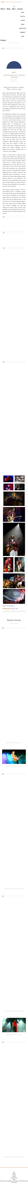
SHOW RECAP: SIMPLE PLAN (14, 742)
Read (14, 9)
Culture (23, 20)
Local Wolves (13, 79)
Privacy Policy (14, 1177)
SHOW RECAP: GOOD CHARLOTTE (14, 888)
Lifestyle (22, 16)
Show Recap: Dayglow (14, 766)
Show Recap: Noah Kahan (14, 76)
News (22, 36)
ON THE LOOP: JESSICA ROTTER (14, 1011)
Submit (14, 1176)
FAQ (14, 1179)
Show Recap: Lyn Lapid (14, 1034)
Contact (3, 40)
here (15, 1182)
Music (22, 12)
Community (22, 32)
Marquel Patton (10, 606)
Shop (8, 9)
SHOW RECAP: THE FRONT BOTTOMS (14, 1157)
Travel (22, 24)
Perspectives (22, 28)
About (2, 9)
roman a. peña (14, 608)
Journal (19, 9)
